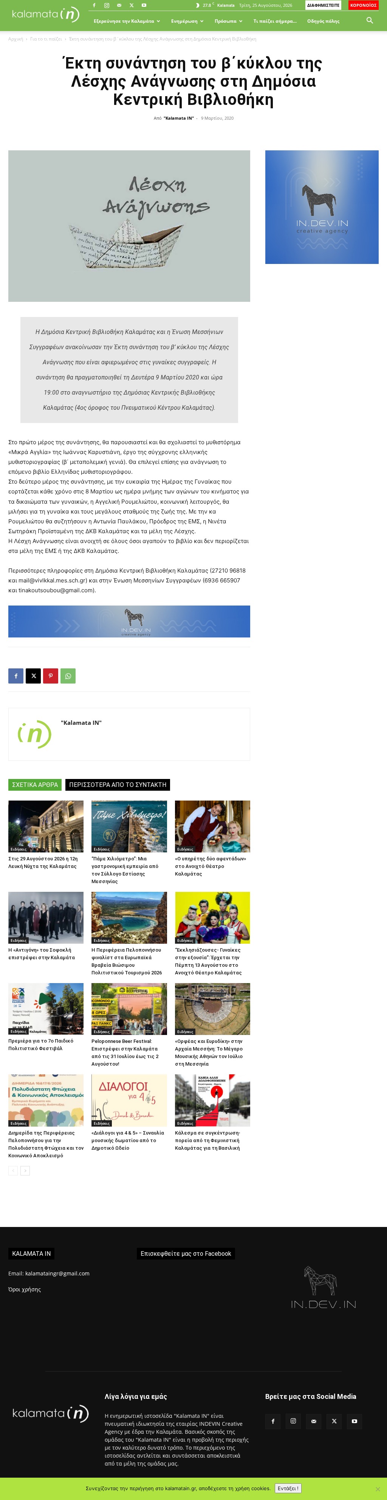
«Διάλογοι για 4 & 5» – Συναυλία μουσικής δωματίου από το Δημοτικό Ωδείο (127, 1140)
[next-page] (25, 1170)
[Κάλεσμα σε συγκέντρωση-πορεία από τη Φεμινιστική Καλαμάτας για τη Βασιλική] (212, 1100)
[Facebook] (94, 5)
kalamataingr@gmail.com (57, 1273)
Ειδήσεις (18, 849)
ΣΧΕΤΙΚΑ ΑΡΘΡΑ (35, 784)
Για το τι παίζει (46, 39)
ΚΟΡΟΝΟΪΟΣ (363, 5)
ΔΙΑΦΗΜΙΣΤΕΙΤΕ (323, 5)
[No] (377, 1489)
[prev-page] (13, 1170)
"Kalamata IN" (179, 118)
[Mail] (119, 5)
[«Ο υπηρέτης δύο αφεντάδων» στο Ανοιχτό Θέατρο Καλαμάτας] (212, 826)
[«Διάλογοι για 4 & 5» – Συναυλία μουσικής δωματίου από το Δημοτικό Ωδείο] (129, 1100)
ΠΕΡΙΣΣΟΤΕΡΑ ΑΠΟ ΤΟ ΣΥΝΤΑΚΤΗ (117, 784)
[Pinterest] (50, 676)
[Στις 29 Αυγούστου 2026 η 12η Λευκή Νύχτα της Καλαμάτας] (46, 826)
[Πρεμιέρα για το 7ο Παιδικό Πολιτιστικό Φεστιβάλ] (46, 1009)
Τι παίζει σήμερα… (275, 21)
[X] (131, 5)
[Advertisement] (322, 335)
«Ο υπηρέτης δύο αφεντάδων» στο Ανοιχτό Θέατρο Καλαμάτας (210, 866)
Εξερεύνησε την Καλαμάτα (124, 21)
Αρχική (15, 39)
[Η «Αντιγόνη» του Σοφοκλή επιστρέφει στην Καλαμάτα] (46, 918)
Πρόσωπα (226, 21)
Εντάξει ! (288, 1488)
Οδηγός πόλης (323, 21)
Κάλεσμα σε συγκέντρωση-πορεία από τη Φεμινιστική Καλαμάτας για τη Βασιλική (207, 1140)
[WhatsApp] (68, 676)
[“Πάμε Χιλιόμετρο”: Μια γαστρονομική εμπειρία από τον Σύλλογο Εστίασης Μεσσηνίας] (129, 826)
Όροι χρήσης (24, 1289)
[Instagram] (106, 5)
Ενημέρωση (184, 21)
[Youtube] (144, 5)
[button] (370, 21)
